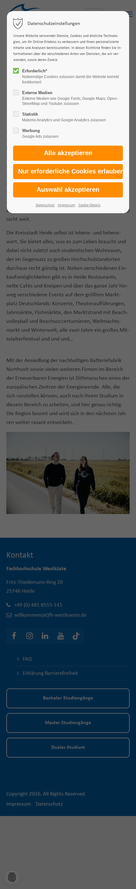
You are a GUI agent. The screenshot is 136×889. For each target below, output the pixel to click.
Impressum (66, 205)
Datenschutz (45, 205)
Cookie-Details (89, 205)
